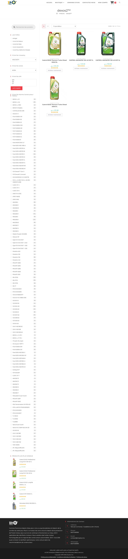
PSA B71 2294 (17, 266)
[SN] (23, 82)
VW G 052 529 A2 (18, 332)
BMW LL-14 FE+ (17, 335)
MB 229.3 (15, 211)
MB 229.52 (16, 222)
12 (113, 26)
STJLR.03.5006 (17, 291)
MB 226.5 (15, 202)
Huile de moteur (54, 58)
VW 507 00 (16, 315)
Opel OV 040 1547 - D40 (20, 242)
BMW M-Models (17, 108)
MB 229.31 (15, 214)
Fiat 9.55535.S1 (17, 139)
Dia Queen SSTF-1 (18, 344)
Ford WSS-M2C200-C (19, 352)
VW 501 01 (16, 300)
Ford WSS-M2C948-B (19, 358)
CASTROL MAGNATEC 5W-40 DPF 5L (108, 60)
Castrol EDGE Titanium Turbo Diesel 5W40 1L (54, 105)
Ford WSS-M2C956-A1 (19, 364)
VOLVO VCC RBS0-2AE (19, 297)
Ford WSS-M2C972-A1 (19, 367)
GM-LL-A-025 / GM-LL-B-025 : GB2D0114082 (21, 181)
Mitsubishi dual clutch (20, 395)
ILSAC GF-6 (16, 190)
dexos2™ (69, 13)
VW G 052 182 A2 (17, 326)
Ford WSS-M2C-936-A (19, 145)
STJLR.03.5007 (17, 413)
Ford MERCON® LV (18, 142)
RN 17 (14, 286)
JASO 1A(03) (16, 196)
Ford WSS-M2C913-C (19, 154)
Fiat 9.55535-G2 (17, 122)
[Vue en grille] (43, 26)
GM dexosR (16, 372)
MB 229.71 (16, 225)
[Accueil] (57, 13)
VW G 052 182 (17, 433)
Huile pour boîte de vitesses (21, 50)
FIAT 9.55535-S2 (17, 131)
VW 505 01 (16, 312)
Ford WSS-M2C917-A (19, 160)
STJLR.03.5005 (17, 410)
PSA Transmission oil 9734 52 (21, 404)
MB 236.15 (15, 231)
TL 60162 (15, 419)
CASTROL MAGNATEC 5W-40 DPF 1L (81, 60)
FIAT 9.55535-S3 (17, 134)
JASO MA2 (16, 199)
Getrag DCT (16, 370)
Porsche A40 (16, 251)
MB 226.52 (16, 208)
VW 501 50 (16, 430)
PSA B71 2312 (16, 274)
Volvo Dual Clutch (18, 424)
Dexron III (16, 113)
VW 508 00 (16, 317)
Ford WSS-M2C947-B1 (19, 165)
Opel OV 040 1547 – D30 (20, 245)
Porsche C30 (16, 257)
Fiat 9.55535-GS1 (17, 349)
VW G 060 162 (17, 442)
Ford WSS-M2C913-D (19, 157)
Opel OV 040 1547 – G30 (20, 248)
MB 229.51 (15, 219)
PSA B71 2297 (17, 398)
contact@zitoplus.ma (78, 538)
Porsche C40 (16, 260)
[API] (23, 80)
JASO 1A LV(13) (17, 193)
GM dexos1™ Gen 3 (18, 171)
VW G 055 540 (17, 439)
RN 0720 (15, 283)
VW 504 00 (16, 306)
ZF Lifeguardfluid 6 (18, 447)
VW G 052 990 (17, 436)
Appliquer (17, 88)
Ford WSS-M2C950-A (19, 361)
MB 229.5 (15, 216)
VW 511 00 (16, 323)
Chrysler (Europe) (18, 341)
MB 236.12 (15, 390)
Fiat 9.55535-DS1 (17, 346)
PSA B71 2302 (17, 401)
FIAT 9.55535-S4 (17, 136)
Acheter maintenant (54, 70)
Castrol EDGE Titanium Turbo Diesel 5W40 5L (54, 61)
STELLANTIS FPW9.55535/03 (21, 407)
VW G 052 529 (17, 329)
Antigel (15, 38)
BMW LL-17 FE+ (17, 338)
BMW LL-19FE (17, 105)
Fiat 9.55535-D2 (17, 119)
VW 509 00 (16, 320)
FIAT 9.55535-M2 (17, 128)
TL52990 (15, 421)
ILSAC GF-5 (16, 187)
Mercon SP (16, 237)
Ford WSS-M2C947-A (19, 162)
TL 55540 (15, 416)
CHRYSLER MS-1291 (18, 110)
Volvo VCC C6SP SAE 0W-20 (21, 427)
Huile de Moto (17, 44)
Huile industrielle (18, 47)
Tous (118, 26)
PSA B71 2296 (17, 268)
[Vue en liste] (47, 26)
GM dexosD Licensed (19, 174)
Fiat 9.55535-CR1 (17, 116)
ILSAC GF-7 (16, 375)
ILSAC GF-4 (16, 185)
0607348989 (75, 543)
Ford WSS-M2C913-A (19, 148)
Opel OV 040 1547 (18, 240)
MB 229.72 (16, 378)
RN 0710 (15, 280)
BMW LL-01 (16, 99)
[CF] (23, 83)
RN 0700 (15, 277)
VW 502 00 (16, 303)
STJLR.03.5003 (17, 289)
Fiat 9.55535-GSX (18, 125)
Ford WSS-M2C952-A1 (19, 168)
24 (115, 26)
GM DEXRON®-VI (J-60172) (21, 177)
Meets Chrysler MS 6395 (20, 234)
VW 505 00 (16, 309)
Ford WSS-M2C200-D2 (19, 355)
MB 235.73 (16, 384)
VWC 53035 (16, 445)
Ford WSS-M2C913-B (19, 151)
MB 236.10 (16, 387)
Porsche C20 (16, 254)
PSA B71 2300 (17, 271)
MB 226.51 (15, 205)
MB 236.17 (16, 393)
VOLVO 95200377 (18, 294)
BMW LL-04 (16, 102)
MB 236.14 (16, 228)
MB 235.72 (16, 381)
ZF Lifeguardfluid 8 (18, 450)
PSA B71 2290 (17, 263)
